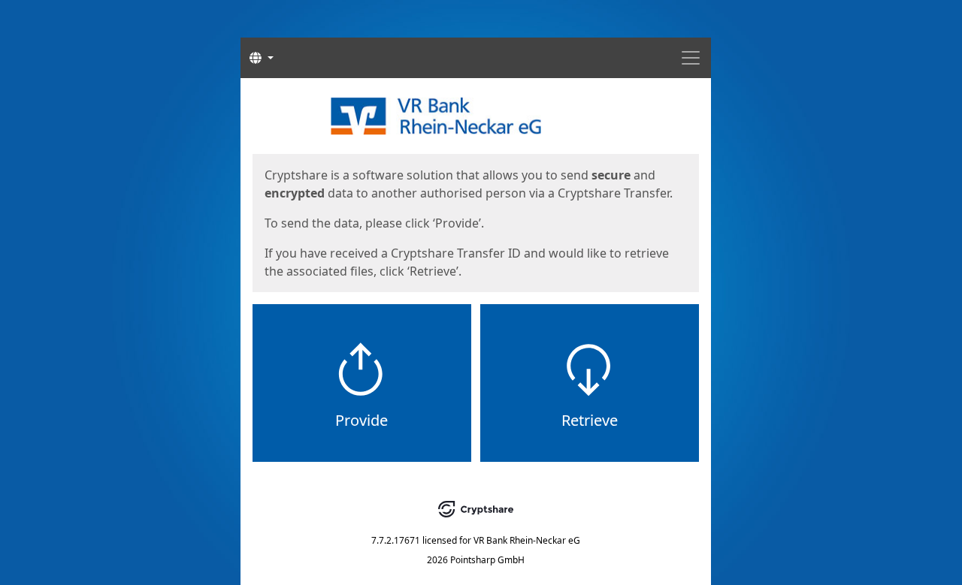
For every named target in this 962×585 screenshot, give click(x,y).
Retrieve (589, 420)
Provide (361, 420)
